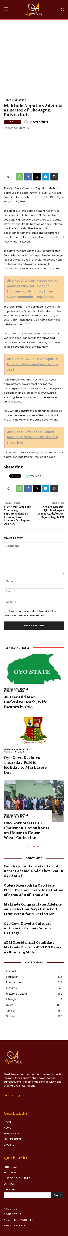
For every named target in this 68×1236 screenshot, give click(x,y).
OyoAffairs (40, 121)
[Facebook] (28, 176)
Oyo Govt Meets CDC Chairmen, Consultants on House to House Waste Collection (26, 830)
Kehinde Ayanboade (16, 688)
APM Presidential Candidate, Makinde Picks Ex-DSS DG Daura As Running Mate (33, 947)
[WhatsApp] (19, 176)
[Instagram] (12, 1096)
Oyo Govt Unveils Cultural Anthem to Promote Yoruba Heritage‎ (28, 928)
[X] (37, 176)
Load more (32, 846)
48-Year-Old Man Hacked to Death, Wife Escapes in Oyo (25, 702)
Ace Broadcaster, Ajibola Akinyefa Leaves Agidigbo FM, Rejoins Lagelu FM (50, 512)
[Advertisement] (34, 55)
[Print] (54, 176)
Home (7, 100)
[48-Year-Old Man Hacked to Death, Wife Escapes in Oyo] (34, 675)
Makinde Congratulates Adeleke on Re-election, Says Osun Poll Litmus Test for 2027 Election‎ (33, 909)
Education (20, 100)
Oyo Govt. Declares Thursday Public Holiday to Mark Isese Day (25, 765)
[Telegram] (45, 176)
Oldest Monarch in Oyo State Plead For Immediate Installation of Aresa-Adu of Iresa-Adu (33, 890)
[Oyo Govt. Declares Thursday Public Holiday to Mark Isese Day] (34, 735)
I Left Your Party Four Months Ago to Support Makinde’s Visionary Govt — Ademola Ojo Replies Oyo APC (17, 515)
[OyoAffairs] (26, 122)
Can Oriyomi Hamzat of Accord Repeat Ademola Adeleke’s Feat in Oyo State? (33, 871)
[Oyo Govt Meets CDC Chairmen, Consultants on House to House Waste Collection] (34, 801)
